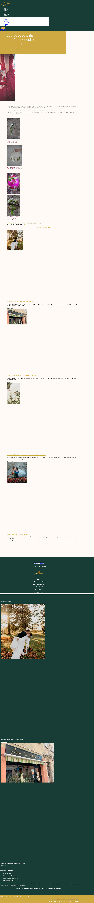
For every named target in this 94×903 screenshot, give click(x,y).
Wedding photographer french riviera (70, 901)
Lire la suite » (10, 308)
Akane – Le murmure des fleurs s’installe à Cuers (22, 375)
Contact (5, 15)
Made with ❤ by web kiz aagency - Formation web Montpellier (64, 899)
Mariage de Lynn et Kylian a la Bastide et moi (20, 301)
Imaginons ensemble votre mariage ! (18, 534)
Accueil (5, 8)
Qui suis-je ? (6, 13)
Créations (6, 9)
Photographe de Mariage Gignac (55, 901)
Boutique (6, 10)
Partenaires (6, 14)
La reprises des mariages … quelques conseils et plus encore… (26, 455)
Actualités (6, 11)
